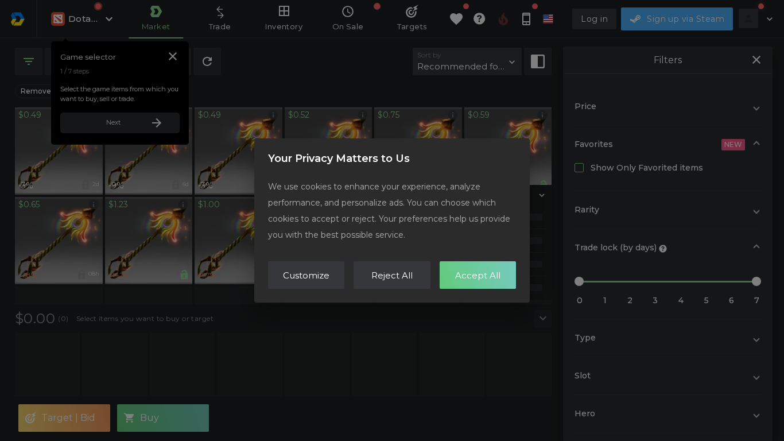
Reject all (392, 275)
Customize (306, 275)
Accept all (477, 275)
